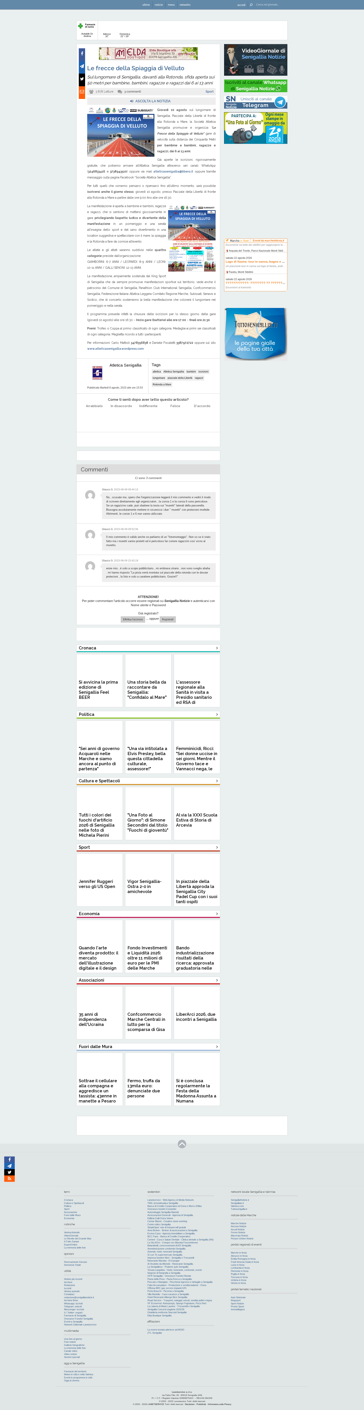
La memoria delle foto (75, 1247)
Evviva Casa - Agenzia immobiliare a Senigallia (171, 1233)
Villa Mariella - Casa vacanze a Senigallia (168, 1294)
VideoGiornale (71, 1235)
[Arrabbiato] (94, 417)
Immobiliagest (238, 1309)
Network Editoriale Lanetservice (80, 1324)
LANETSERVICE (156, 1404)
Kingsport (236, 1300)
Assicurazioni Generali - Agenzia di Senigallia (170, 1215)
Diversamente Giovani (75, 1262)
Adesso (107, 35)
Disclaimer (190, 1404)
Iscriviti (67, 1288)
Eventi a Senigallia (73, 1321)
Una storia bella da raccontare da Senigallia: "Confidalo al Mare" (147, 690)
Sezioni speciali (72, 1357)
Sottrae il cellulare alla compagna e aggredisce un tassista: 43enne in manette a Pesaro (98, 1091)
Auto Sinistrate (238, 1297)
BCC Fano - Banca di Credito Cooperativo (168, 1236)
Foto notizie (70, 1342)
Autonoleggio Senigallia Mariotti (163, 1212)
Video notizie (70, 1354)
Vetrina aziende (72, 1291)
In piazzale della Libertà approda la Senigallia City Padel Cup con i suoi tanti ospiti (196, 891)
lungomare (159, 377)
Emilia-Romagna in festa (243, 1259)
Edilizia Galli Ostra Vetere (160, 1218)
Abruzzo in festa (239, 1256)
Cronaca (68, 1200)
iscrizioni (203, 371)
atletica (157, 371)
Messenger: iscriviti (74, 1309)
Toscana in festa (239, 1277)
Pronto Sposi (237, 1306)
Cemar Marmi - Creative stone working (167, 1221)
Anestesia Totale (72, 1265)
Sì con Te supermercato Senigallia (164, 1254)
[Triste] (121, 417)
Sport (210, 91)
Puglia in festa (238, 1274)
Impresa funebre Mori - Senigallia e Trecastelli (170, 1257)
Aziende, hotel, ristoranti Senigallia (164, 1251)
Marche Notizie (238, 1223)
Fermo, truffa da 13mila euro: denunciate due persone (143, 1088)
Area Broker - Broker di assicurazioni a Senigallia (172, 1230)
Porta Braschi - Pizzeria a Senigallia (165, 1291)
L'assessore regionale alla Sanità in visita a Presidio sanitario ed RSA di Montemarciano (194, 695)
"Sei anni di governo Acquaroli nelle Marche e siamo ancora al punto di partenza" (99, 758)
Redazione (69, 1285)
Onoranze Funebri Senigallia (78, 1318)
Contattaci (69, 1294)
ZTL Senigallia (154, 1333)
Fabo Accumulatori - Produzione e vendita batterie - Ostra (176, 1285)
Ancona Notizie (238, 1226)
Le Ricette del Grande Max (77, 1238)
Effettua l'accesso (133, 619)
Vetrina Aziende (72, 1232)
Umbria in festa (238, 1280)
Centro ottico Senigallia (159, 1224)
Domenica (125, 35)
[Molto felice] (202, 417)
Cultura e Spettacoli (74, 1203)
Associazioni (70, 1212)
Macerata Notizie (239, 1235)
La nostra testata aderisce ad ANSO (165, 1329)
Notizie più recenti (73, 1279)
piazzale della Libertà (180, 377)
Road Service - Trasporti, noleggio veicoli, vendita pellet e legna (179, 1300)
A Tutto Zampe (71, 1241)
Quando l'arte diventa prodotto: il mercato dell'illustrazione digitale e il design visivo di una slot (98, 960)
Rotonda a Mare (162, 384)
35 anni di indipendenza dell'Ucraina (93, 1019)
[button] (241, 4)
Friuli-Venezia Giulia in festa (245, 1262)
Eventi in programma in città (78, 1377)
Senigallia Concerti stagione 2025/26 (165, 1309)
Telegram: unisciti (73, 1306)
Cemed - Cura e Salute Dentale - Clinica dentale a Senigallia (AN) (180, 1239)
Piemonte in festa (239, 1271)
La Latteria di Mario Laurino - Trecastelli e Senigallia (173, 1306)
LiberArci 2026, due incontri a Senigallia (196, 1017)
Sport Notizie (237, 1303)
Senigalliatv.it (237, 1203)
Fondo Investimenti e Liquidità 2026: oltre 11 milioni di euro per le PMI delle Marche (147, 958)
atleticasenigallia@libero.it (173, 171)
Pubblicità (201, 1404)
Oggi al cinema (71, 1380)
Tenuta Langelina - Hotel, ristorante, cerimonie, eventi (174, 1270)
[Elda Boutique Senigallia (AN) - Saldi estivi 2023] (148, 59)
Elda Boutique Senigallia (159, 1315)
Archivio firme (71, 1300)
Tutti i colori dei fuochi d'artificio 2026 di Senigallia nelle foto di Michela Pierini (97, 825)
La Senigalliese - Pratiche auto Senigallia (167, 1267)
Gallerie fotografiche (74, 1345)
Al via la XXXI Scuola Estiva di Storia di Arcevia (196, 820)
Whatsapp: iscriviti (73, 1303)
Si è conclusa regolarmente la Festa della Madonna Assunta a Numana (196, 1091)
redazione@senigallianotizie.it (79, 1297)
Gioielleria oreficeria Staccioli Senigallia (167, 1312)
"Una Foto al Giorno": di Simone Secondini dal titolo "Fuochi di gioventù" (147, 822)
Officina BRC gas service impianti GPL (167, 1288)
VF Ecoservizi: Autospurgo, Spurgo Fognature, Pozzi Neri (176, 1303)
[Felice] (175, 417)
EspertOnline (70, 1244)
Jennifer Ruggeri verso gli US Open (97, 884)
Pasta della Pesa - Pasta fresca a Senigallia (169, 1279)
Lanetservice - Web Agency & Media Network (170, 1200)
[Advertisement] (255, 174)
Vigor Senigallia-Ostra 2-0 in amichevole (144, 886)
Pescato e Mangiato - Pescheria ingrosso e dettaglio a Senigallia (180, 1282)
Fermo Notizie (238, 1232)
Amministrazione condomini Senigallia (166, 1248)
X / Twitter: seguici (73, 1312)
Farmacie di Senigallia (75, 1315)
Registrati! (168, 619)
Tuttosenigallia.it (239, 1209)
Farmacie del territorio (75, 1371)
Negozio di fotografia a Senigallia (163, 1273)
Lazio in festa (237, 1265)
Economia (69, 1218)
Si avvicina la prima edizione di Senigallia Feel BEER (98, 690)
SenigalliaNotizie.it (240, 1200)
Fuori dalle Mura (72, 1215)
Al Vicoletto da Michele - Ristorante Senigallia (170, 1264)
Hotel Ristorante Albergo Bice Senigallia (167, 1297)
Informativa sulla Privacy (219, 1404)
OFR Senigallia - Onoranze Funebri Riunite (169, 1276)
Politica (67, 1206)
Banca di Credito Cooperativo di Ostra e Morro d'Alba (174, 1206)
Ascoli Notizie (238, 1229)
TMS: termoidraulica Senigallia (162, 1203)
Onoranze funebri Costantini (161, 1209)
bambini (191, 371)
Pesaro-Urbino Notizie (242, 1238)
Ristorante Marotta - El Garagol (163, 1260)
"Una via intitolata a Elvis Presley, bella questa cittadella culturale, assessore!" (147, 758)
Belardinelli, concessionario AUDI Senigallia (169, 1245)
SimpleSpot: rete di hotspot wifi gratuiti (166, 1227)
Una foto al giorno (73, 1339)
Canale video (70, 1351)
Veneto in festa (238, 1283)
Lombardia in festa (240, 1268)
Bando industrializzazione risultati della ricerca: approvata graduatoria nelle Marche (195, 960)
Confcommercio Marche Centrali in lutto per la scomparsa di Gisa (146, 1022)
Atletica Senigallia (126, 365)
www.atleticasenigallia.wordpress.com (115, 348)
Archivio (68, 1282)
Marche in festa (239, 1252)
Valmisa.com (237, 1206)
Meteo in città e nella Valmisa (78, 1374)
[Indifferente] (148, 417)
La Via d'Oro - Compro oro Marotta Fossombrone (172, 1242)
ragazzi (199, 377)
